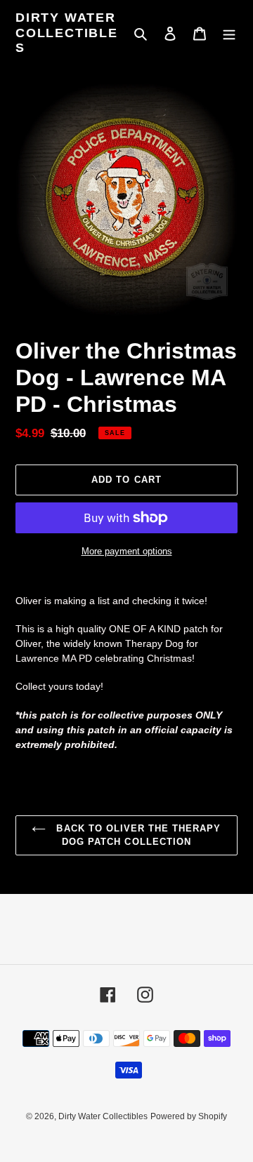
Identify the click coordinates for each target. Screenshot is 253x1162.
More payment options (127, 551)
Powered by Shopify (188, 1116)
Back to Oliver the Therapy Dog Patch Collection (137, 835)
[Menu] (229, 33)
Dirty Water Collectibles (66, 33)
